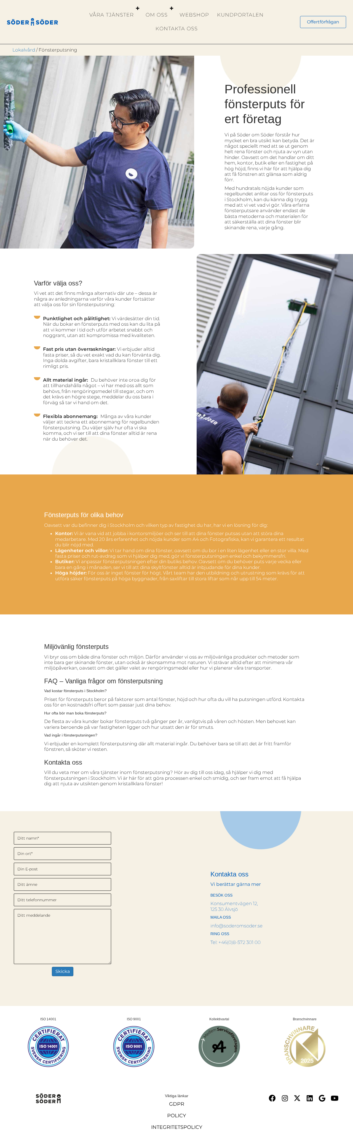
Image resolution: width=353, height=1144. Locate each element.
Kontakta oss (177, 29)
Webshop (194, 15)
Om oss (157, 15)
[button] (137, 8)
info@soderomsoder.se (236, 926)
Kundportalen (240, 15)
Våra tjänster (111, 15)
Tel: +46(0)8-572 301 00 (235, 942)
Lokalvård (23, 50)
